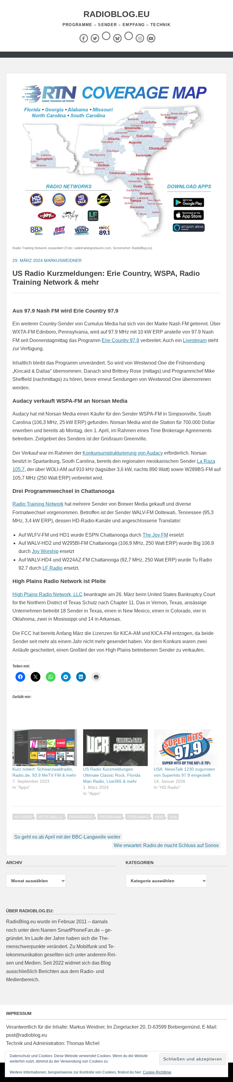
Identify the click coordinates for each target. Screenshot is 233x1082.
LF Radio (52, 568)
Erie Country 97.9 (120, 340)
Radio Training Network (37, 504)
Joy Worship (45, 551)
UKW (159, 817)
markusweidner (63, 260)
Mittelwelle (50, 817)
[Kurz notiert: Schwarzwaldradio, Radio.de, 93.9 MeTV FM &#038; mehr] (44, 747)
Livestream (195, 340)
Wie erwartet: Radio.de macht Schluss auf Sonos (166, 845)
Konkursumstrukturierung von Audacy (123, 453)
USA (173, 817)
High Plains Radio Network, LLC (47, 594)
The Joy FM (155, 535)
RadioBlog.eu (116, 14)
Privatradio (81, 817)
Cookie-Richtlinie (157, 1072)
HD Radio (23, 817)
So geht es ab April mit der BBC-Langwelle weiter (67, 836)
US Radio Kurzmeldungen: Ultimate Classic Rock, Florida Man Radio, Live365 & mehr (111, 775)
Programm (110, 817)
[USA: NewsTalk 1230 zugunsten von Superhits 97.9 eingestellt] (186, 747)
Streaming (138, 817)
